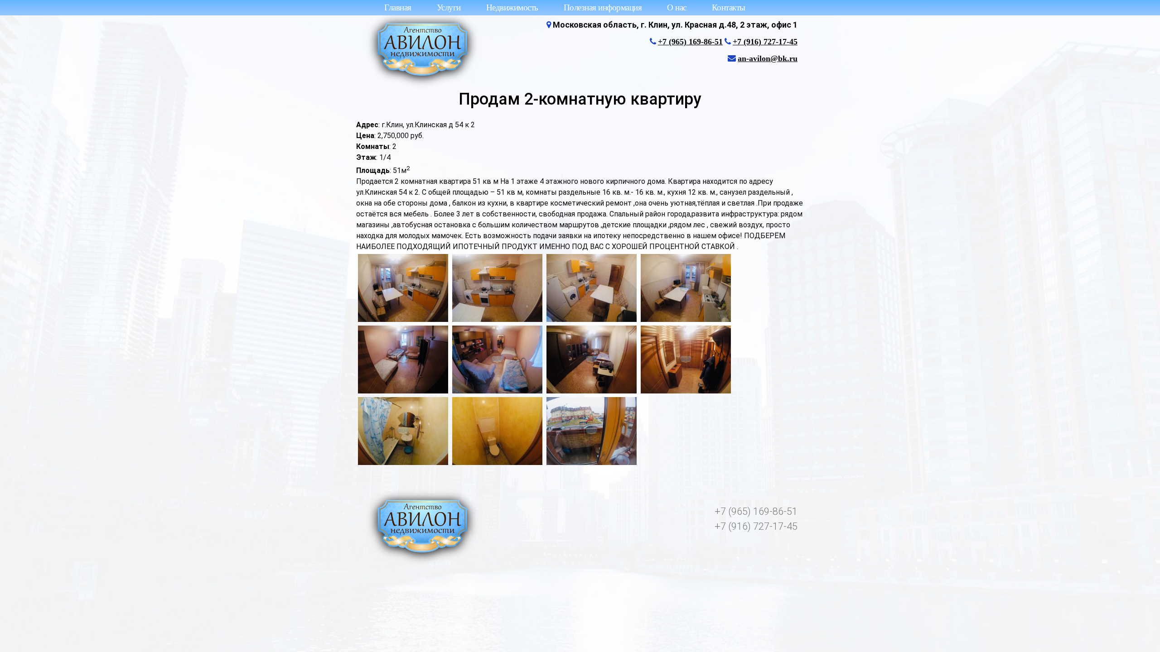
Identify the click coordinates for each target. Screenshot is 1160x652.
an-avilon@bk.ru (768, 58)
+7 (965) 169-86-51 (690, 42)
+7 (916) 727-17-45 (765, 42)
